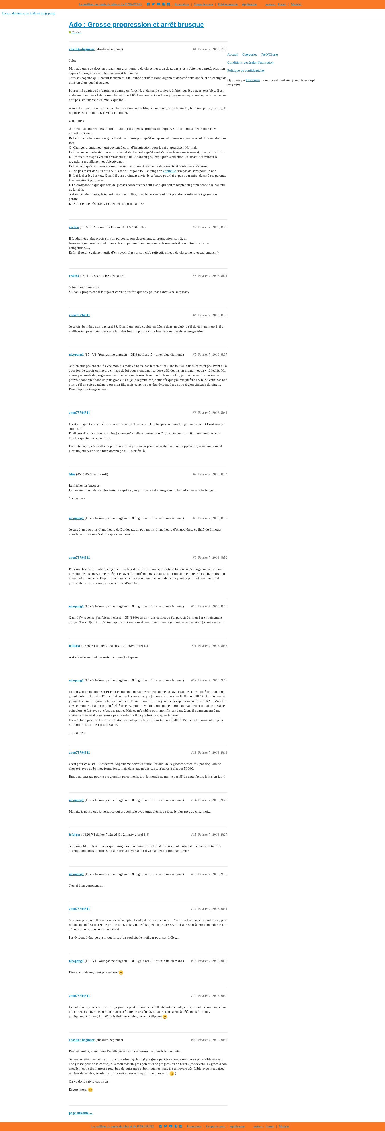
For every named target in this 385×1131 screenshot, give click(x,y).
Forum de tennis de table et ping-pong (28, 13)
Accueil (232, 54)
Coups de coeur (203, 4)
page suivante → (81, 1113)
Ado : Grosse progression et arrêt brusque (136, 24)
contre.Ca (169, 171)
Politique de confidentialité (246, 70)
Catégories (249, 54)
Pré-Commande (228, 4)
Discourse (253, 80)
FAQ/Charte (269, 54)
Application (249, 4)
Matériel (296, 4)
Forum (282, 4)
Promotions (182, 4)
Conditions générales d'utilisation (250, 62)
